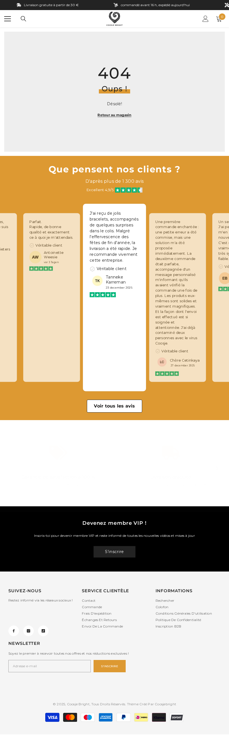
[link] (58, 469)
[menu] (7, 18)
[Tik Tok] (43, 631)
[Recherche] (23, 18)
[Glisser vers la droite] (216, 469)
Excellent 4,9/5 (100, 190)
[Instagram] (28, 631)
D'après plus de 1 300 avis (114, 181)
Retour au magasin (114, 115)
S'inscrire (114, 551)
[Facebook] (13, 631)
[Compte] (205, 19)
